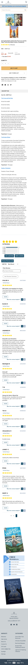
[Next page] (16, 515)
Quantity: (4, 60)
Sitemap (3, 654)
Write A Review (19, 255)
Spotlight (3, 651)
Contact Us (4, 644)
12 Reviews (12, 44)
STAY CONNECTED (5, 649)
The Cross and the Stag (7, 98)
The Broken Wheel (5, 137)
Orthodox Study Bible (20, 640)
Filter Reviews (6, 268)
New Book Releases (20, 643)
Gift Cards (3, 646)
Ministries (3, 636)
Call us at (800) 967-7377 (14, 620)
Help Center (4, 639)
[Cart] (26, 2)
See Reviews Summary (10, 276)
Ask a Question (9, 255)
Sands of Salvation (5, 168)
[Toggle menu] (2, 2)
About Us (3, 641)
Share (5, 296)
